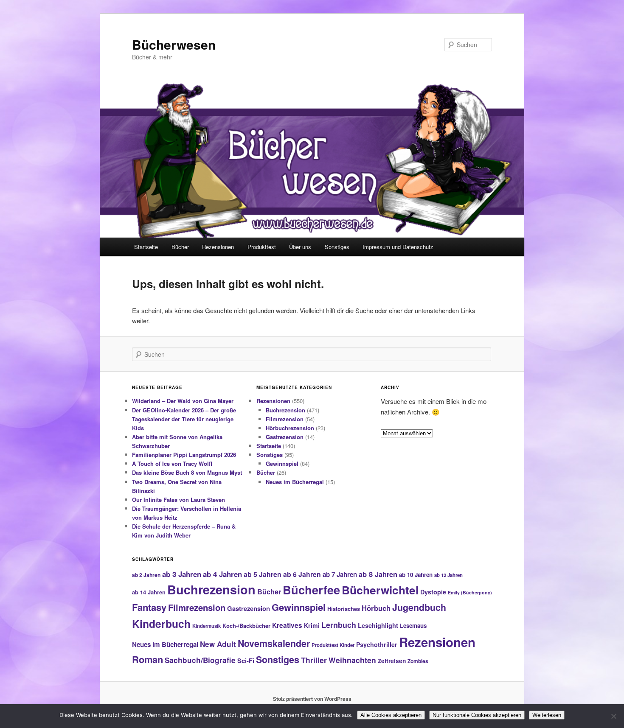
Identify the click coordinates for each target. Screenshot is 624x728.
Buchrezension (285, 410)
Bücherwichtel (380, 590)
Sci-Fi (245, 660)
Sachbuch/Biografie (200, 660)
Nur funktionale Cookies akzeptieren (477, 715)
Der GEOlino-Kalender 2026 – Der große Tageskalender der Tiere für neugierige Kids (184, 419)
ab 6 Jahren (302, 574)
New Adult (218, 644)
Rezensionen (218, 247)
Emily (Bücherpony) (470, 592)
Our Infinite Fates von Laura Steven (178, 500)
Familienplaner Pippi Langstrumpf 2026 (184, 455)
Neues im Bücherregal (295, 482)
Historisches (343, 609)
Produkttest (261, 247)
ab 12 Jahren (448, 574)
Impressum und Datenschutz (398, 247)
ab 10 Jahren (416, 575)
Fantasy (149, 607)
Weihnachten (352, 660)
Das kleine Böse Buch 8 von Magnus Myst (187, 472)
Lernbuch (338, 624)
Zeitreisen (392, 660)
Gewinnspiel (282, 463)
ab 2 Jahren (146, 575)
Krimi (312, 625)
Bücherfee (311, 589)
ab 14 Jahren (149, 592)
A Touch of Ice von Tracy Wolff (172, 463)
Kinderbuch (161, 623)
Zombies (418, 661)
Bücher (180, 247)
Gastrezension (285, 437)
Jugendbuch (419, 607)
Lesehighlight (378, 625)
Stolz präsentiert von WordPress (312, 699)
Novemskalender (274, 643)
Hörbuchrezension (290, 428)
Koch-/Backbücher (246, 626)
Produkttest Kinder (333, 644)
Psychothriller (376, 644)
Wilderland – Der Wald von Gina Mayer (182, 401)
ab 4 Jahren (222, 574)
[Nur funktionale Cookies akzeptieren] (613, 716)
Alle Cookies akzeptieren (391, 715)
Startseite (146, 247)
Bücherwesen (174, 44)
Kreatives (287, 625)
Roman (147, 659)
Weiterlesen (546, 715)
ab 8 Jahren (378, 574)
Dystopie (433, 592)
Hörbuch (376, 608)
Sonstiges (337, 247)
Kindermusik (206, 625)
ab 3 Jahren (181, 574)
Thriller (314, 660)
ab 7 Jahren (340, 574)
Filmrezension (285, 419)
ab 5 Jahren (262, 574)
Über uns (300, 247)
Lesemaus (413, 626)
